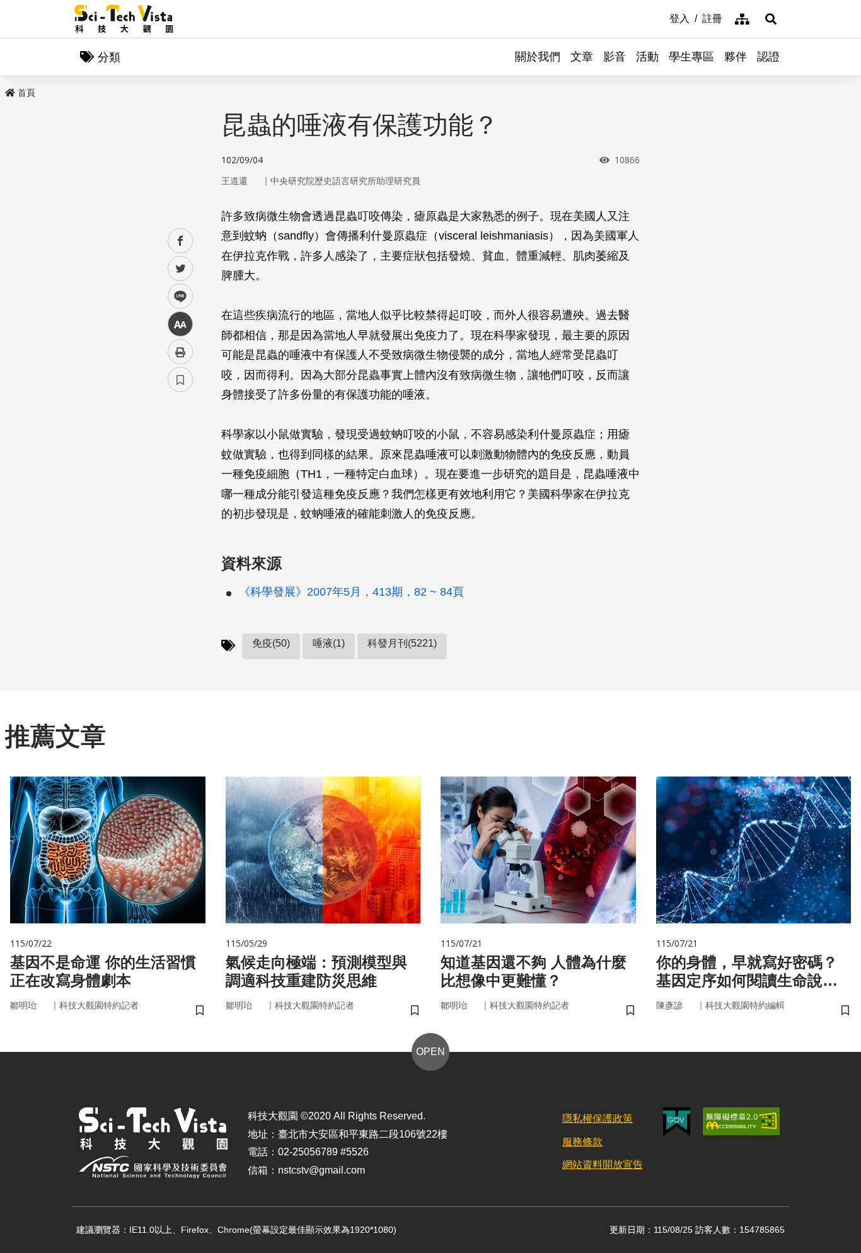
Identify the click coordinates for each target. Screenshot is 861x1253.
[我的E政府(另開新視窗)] (676, 1121)
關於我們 (537, 56)
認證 (768, 56)
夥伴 (735, 56)
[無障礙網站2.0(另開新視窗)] (741, 1121)
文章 (581, 56)
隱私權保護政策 (597, 1118)
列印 (180, 351)
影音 (614, 56)
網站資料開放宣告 (602, 1164)
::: (660, 17)
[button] (771, 19)
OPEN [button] (430, 1051)
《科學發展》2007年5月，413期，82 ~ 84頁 (351, 592)
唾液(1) (329, 643)
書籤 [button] (180, 379)
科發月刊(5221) (402, 643)
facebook (180, 241)
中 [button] (180, 324)
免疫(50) (271, 643)
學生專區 (691, 56)
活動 (647, 56)
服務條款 (582, 1141)
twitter (180, 268)
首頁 (26, 93)
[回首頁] (123, 19)
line (176, 296)
